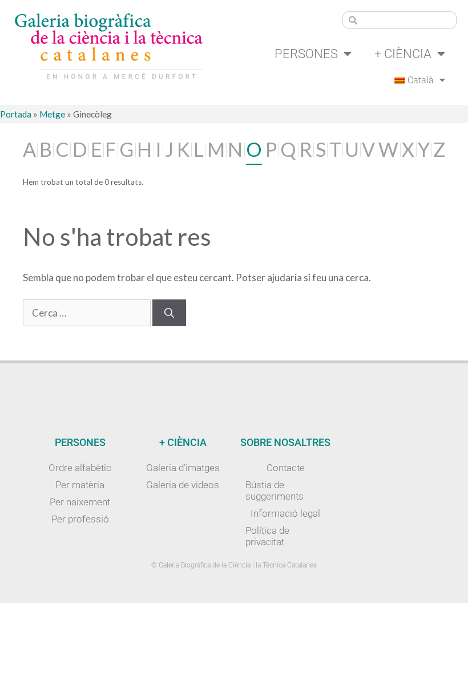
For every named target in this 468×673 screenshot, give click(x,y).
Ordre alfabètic (80, 467)
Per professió (80, 519)
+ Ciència (402, 53)
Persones (306, 53)
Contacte (286, 467)
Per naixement (80, 502)
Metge (52, 114)
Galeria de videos (182, 484)
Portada (15, 114)
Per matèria (79, 484)
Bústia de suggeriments (274, 490)
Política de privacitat (267, 536)
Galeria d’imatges (183, 467)
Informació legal (285, 513)
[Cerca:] (87, 313)
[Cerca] (169, 313)
